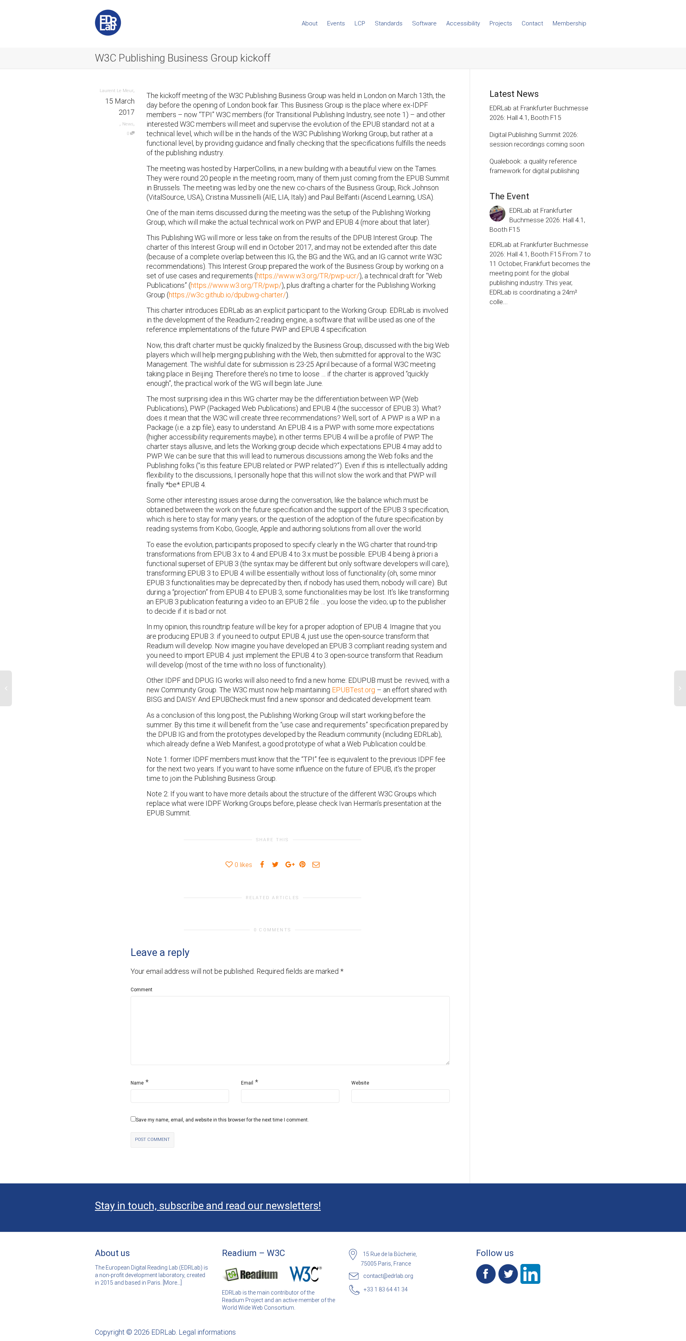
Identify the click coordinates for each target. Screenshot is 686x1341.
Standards (389, 23)
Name (137, 1083)
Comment (141, 989)
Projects (500, 23)
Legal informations (207, 1332)
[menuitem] (309, 23)
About (310, 23)
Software (424, 23)
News (127, 124)
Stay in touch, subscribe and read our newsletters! (208, 1206)
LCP (360, 23)
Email (247, 1083)
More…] (173, 1282)
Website (360, 1083)
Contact (532, 23)
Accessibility (463, 23)
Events (336, 23)
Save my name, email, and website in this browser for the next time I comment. (222, 1120)
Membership (569, 23)
